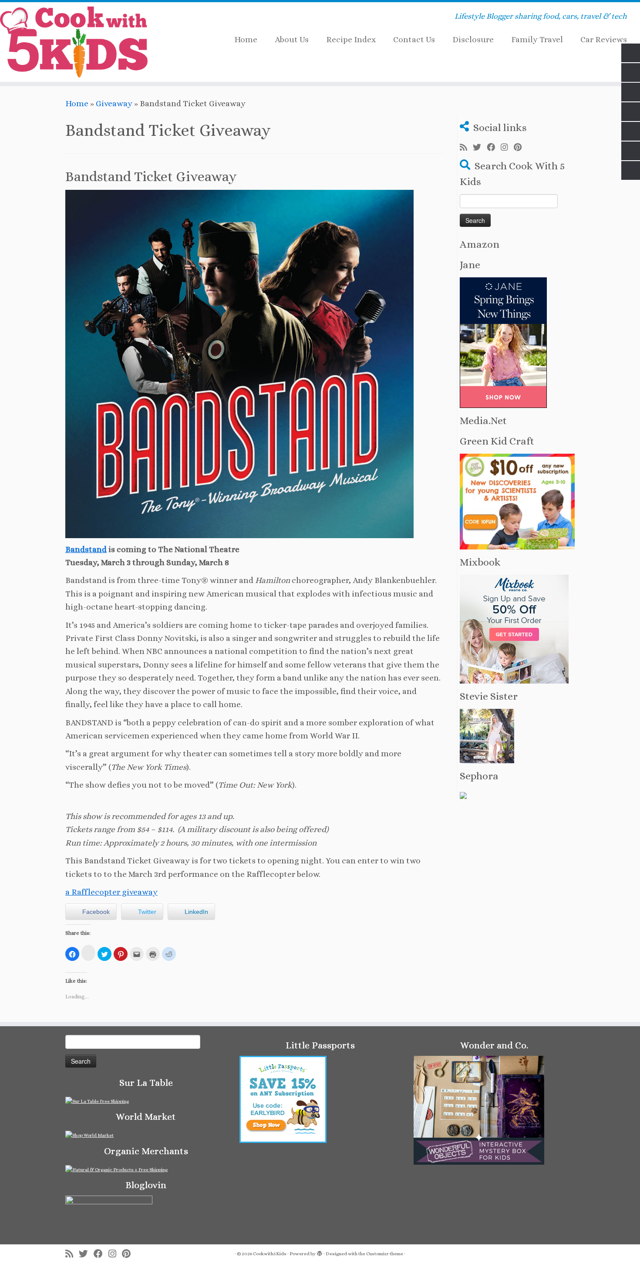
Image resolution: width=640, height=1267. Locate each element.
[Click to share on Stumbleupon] (88, 953)
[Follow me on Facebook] (494, 147)
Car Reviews (603, 39)
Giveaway (114, 103)
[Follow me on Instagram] (507, 147)
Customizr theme (384, 1254)
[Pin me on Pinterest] (520, 147)
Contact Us (414, 39)
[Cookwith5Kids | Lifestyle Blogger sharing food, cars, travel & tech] (74, 42)
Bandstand (86, 549)
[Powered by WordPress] (320, 1252)
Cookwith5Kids (269, 1254)
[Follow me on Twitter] (480, 147)
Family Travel (537, 39)
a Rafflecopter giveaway (111, 891)
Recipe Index (351, 39)
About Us (292, 39)
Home (245, 39)
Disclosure (473, 39)
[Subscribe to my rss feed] (466, 147)
